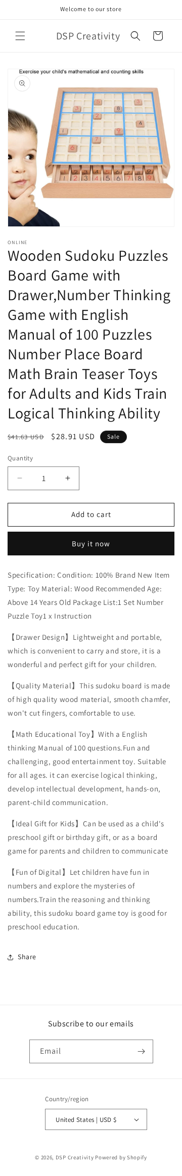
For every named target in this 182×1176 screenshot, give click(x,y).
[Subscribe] (141, 1051)
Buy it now (91, 543)
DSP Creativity (75, 1157)
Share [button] (27, 956)
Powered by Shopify (121, 1157)
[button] (20, 36)
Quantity (20, 458)
